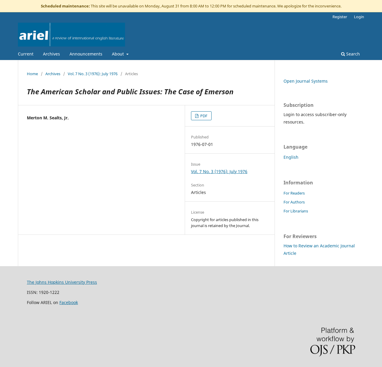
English (291, 157)
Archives (51, 54)
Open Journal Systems (306, 81)
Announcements (86, 54)
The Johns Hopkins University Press (62, 282)
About (118, 54)
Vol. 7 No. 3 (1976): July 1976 (93, 73)
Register (339, 16)
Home (32, 73)
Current (25, 54)
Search (352, 54)
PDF (203, 115)
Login (359, 16)
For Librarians (296, 211)
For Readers (294, 193)
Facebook (68, 302)
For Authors (294, 202)
